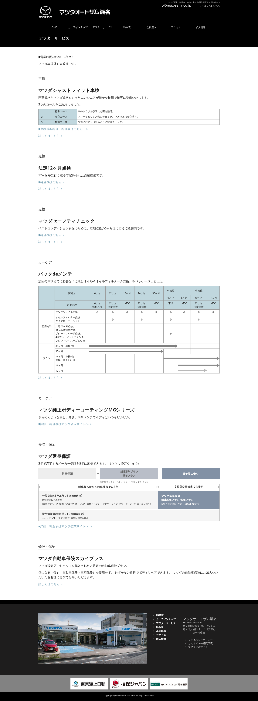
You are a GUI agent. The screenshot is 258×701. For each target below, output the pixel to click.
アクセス (161, 635)
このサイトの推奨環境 (200, 643)
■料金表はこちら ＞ (51, 182)
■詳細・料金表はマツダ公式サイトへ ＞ (65, 424)
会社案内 (161, 631)
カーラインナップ (166, 619)
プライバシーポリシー (200, 639)
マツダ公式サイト (198, 646)
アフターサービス (166, 623)
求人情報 (161, 639)
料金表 (160, 627)
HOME (160, 615)
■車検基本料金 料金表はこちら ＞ (63, 129)
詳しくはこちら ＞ (50, 136)
